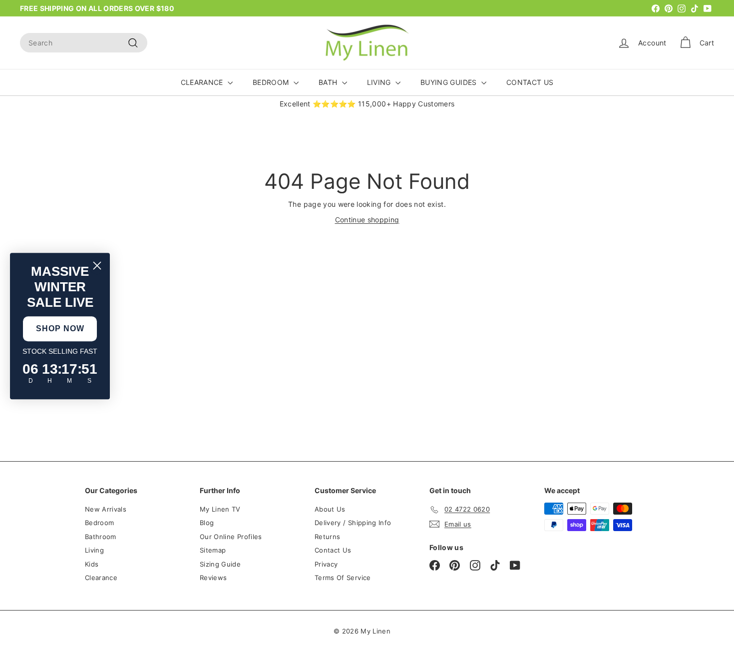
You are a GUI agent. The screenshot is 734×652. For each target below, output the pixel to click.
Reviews (213, 578)
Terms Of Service (343, 578)
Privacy (326, 564)
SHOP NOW (60, 328)
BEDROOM (272, 82)
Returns (327, 537)
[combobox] (83, 42)
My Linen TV (220, 509)
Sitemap (213, 550)
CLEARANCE (203, 82)
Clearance (101, 578)
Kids (91, 564)
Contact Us (333, 550)
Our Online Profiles (231, 537)
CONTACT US (530, 82)
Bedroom (99, 523)
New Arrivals (105, 509)
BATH (329, 82)
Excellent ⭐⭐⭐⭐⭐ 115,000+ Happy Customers (367, 103)
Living (94, 550)
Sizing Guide (220, 564)
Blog (207, 523)
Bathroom (100, 537)
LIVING (380, 82)
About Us (330, 509)
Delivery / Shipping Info (353, 523)
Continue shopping (367, 219)
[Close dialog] (97, 265)
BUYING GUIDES (449, 82)
